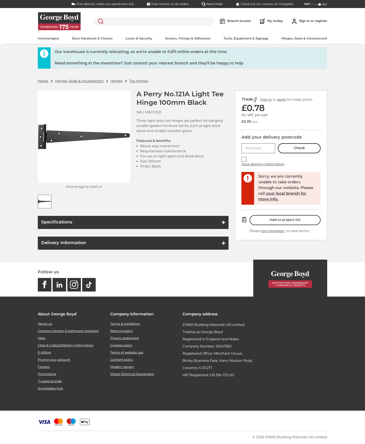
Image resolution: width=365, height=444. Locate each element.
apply (281, 100)
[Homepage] (290, 278)
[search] (153, 21)
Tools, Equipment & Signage (245, 38)
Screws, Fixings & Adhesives (188, 38)
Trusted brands (50, 381)
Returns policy (121, 331)
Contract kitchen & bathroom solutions (68, 331)
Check (299, 148)
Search (100, 21)
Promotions (47, 374)
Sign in (266, 100)
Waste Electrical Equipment (132, 374)
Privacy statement (124, 338)
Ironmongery (48, 38)
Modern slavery (122, 367)
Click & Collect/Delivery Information (65, 345)
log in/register (273, 231)
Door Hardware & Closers (92, 38)
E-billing (44, 352)
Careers (44, 367)
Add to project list (285, 220)
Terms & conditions (125, 324)
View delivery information (263, 164)
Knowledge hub (50, 388)
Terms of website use (126, 352)
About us (45, 324)
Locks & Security (138, 38)
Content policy (121, 360)
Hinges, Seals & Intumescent (304, 38)
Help (41, 338)
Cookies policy (121, 345)
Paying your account (54, 360)
